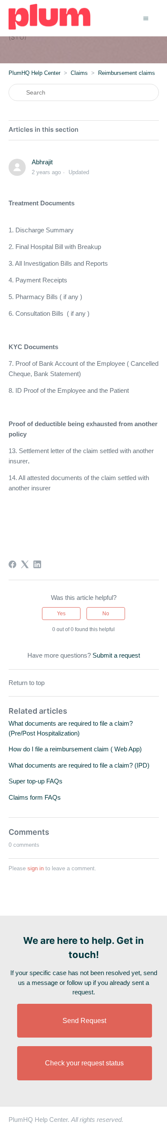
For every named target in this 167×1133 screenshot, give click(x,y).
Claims (79, 73)
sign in (35, 868)
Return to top (27, 682)
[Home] (49, 27)
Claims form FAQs (35, 797)
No (105, 614)
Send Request (84, 1020)
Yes (61, 614)
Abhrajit (42, 162)
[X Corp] (25, 564)
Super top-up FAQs (36, 781)
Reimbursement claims (126, 73)
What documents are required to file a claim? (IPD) (79, 765)
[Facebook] (12, 564)
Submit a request (116, 655)
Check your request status (84, 1063)
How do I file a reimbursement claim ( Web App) (75, 749)
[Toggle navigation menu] (146, 17)
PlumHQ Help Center (34, 73)
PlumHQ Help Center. (66, 1119)
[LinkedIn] (37, 564)
